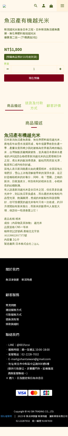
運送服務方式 (14, 310)
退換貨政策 (12, 319)
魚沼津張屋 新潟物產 (19, 279)
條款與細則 (12, 324)
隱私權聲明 (6, 416)
